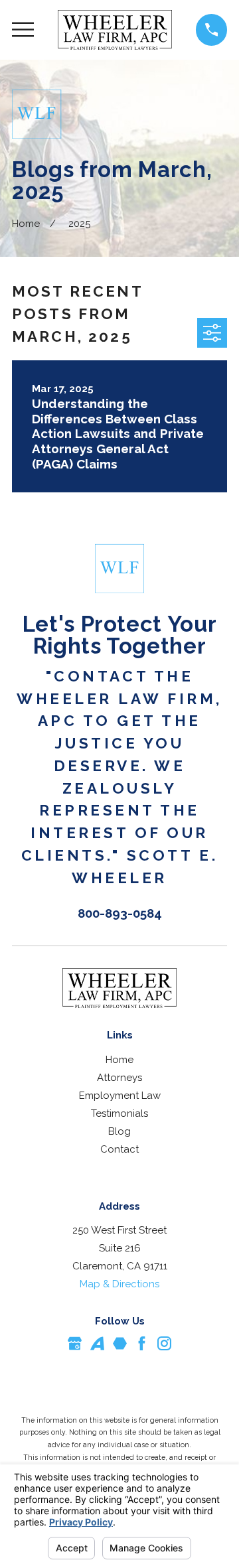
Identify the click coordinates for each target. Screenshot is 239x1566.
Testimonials (119, 1113)
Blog (119, 1131)
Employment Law (120, 1096)
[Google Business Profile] (75, 1343)
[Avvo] (97, 1343)
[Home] (115, 30)
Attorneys (119, 1078)
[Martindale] (120, 1343)
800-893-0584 (120, 913)
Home (119, 1060)
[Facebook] (142, 1343)
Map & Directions (119, 1284)
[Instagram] (164, 1343)
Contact (119, 1149)
